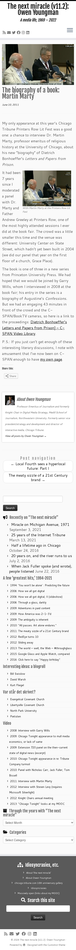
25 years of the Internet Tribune (38, 534)
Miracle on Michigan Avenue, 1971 (40, 524)
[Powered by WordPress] (24, 944)
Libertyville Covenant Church (27, 705)
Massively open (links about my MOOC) (39, 893)
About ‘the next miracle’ (38, 872)
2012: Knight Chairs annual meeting (31, 798)
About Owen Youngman (38, 878)
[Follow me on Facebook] (19, 32)
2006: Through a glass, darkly (28, 602)
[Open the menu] (70, 31)
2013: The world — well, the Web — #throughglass (41, 648)
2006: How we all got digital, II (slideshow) (36, 597)
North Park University (23, 710)
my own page (51, 359)
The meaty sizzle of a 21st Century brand (38, 477)
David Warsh (18, 679)
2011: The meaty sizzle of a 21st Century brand (39, 631)
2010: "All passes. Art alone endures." (33, 625)
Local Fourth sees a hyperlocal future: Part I (38, 466)
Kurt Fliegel (17, 685)
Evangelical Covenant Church (27, 699)
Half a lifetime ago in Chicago (36, 545)
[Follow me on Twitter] (14, 32)
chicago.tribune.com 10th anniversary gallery (39, 883)
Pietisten (15, 716)
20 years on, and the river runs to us (41, 555)
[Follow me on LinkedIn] (28, 32)
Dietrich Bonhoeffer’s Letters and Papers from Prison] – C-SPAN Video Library (34, 327)
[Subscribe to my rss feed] (5, 32)
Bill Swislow (17, 674)
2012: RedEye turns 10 (24, 637)
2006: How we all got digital (27, 591)
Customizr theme (56, 945)
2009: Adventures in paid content (30, 608)
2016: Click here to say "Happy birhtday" (35, 659)
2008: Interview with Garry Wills (30, 730)
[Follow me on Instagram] (24, 32)
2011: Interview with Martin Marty (31, 781)
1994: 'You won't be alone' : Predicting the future (40, 585)
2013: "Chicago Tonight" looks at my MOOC (37, 804)
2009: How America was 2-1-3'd (30, 614)
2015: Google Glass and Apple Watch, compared (40, 654)
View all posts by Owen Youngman (25, 436)
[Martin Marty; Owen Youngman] (46, 188)
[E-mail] (9, 32)
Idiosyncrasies (38, 888)
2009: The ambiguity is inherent (29, 619)
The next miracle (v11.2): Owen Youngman (38, 9)
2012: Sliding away (21, 642)
